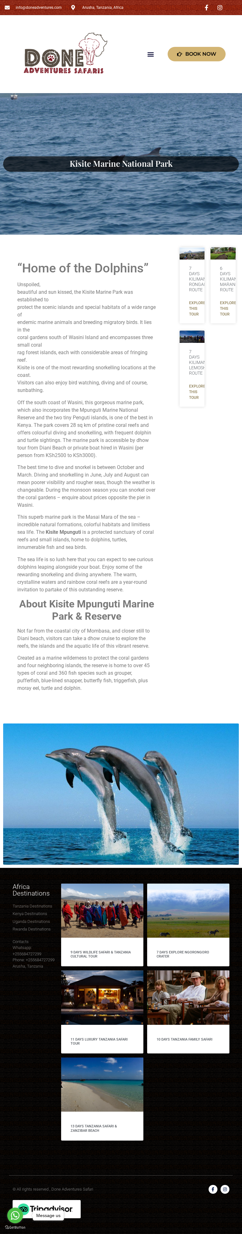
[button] (151, 54)
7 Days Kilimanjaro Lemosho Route (203, 362)
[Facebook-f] (213, 1189)
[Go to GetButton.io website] (15, 1228)
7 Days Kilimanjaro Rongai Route (203, 279)
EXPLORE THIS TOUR (197, 308)
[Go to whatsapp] (15, 1215)
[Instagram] (225, 1189)
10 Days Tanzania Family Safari (184, 1039)
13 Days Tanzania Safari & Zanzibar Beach (94, 1128)
